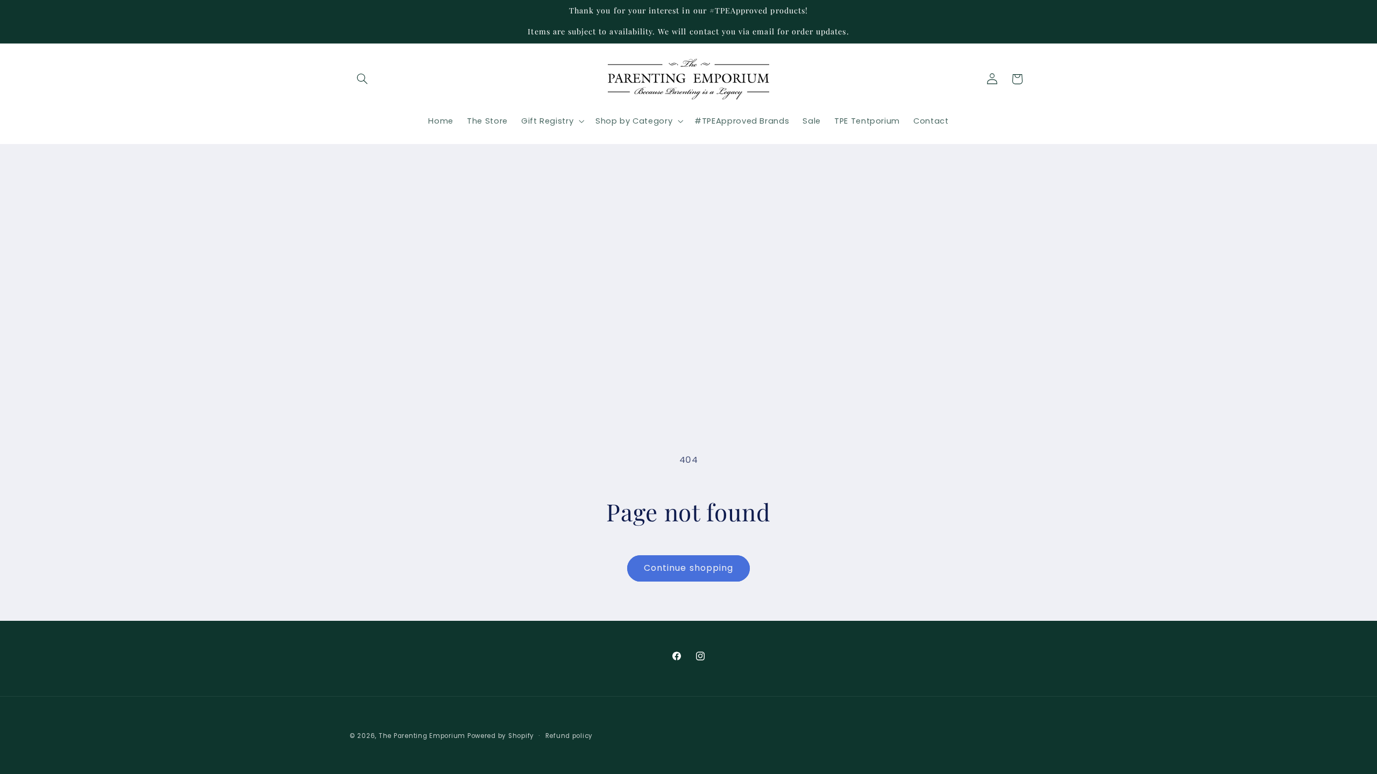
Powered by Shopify (500, 736)
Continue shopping (688, 568)
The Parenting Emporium (422, 736)
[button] (362, 79)
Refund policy (569, 736)
